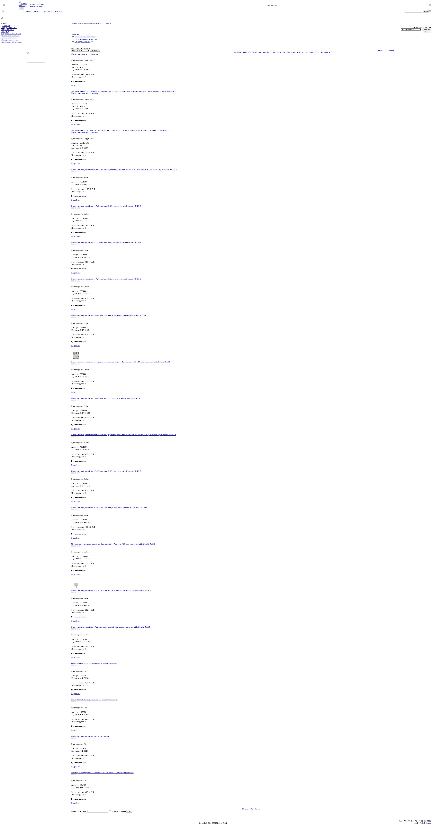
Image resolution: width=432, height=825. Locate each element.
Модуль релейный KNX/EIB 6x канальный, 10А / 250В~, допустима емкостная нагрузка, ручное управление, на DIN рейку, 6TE (282, 52)
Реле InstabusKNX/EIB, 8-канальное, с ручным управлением (94, 700)
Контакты (58, 11)
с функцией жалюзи (8, 38)
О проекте (27, 11)
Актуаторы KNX (7, 30)
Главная (74, 23)
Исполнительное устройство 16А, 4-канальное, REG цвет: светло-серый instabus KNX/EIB (106, 242)
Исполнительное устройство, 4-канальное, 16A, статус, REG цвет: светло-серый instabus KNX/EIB (109, 315)
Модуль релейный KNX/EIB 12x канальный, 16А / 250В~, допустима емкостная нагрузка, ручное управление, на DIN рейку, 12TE (121, 130)
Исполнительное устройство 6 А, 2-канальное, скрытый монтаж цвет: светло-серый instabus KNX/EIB (110, 627)
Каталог (37, 11)
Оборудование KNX (9, 28)
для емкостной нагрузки (10, 36)
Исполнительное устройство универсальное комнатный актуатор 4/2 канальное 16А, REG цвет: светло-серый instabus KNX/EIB (120, 362)
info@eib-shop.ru (425, 823)
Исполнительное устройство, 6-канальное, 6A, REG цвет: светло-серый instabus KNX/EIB (105, 398)
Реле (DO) (5, 32)
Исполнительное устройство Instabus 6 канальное (90, 736)
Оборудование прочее (9, 40)
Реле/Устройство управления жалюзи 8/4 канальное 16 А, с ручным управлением (102, 773)
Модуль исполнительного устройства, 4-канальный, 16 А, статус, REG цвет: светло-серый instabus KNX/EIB (113, 544)
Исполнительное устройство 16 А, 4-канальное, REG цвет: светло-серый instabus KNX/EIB (106, 279)
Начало (380, 50)
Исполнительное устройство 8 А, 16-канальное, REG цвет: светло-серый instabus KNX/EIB (106, 471)
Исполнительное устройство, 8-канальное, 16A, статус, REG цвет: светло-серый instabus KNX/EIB (109, 508)
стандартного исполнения (11, 34)
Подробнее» (75, 85)
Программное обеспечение (11, 42)
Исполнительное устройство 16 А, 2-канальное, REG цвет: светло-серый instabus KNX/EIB (106, 206)
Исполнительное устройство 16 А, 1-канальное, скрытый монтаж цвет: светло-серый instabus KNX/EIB (111, 590)
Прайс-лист (47, 11)
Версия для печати (36, 4)
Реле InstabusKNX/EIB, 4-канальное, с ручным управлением (94, 663)
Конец (392, 50)
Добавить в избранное (38, 6)
